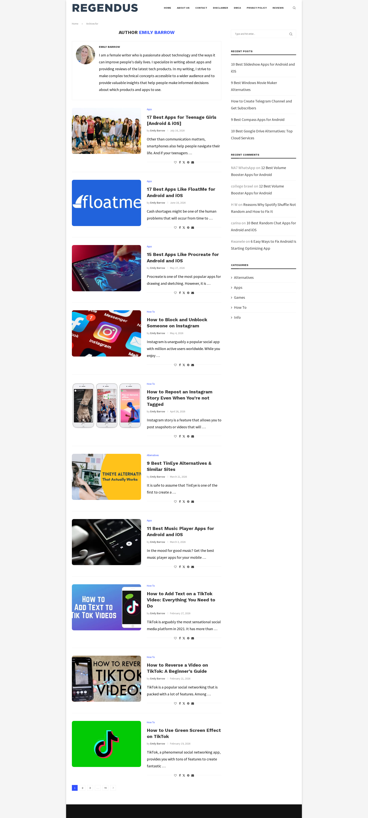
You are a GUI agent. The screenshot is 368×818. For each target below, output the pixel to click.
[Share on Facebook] (180, 162)
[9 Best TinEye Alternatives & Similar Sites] (106, 477)
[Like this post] (175, 162)
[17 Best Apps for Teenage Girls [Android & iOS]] (106, 131)
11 (105, 787)
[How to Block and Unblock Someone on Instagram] (106, 333)
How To (240, 307)
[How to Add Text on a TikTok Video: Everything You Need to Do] (106, 607)
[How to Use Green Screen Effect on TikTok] (106, 744)
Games (239, 297)
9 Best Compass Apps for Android (257, 119)
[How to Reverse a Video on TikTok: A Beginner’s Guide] (106, 679)
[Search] (294, 8)
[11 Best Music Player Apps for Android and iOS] (106, 542)
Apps (238, 287)
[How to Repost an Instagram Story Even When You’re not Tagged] (106, 405)
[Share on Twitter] (183, 162)
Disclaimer (220, 8)
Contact (201, 8)
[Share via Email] (192, 162)
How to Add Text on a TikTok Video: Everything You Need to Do (181, 600)
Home (167, 8)
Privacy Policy (257, 8)
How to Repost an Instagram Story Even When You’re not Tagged (179, 398)
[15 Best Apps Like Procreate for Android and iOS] (106, 268)
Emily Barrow (109, 46)
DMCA (237, 8)
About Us (183, 8)
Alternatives (244, 277)
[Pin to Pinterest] (188, 162)
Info (237, 317)
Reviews (278, 8)
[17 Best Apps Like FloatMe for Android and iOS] (106, 203)
